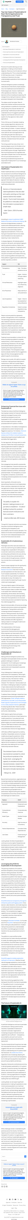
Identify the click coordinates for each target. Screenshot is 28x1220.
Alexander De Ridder (14, 920)
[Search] (25, 1156)
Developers (11, 9)
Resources (15, 1205)
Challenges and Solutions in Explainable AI (12, 57)
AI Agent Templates (7, 1205)
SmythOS (10, 923)
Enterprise (14, 1202)
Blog (7, 9)
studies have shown (17, 1052)
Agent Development (20, 9)
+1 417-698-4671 (16, 1214)
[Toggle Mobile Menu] (26, 1)
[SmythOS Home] (7, 2)
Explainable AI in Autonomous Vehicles (11, 54)
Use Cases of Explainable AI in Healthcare (12, 49)
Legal (12, 1208)
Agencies (8, 1202)
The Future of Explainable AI (9, 62)
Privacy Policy (22, 1205)
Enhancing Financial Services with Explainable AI (13, 52)
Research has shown (7, 569)
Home (2, 9)
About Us (20, 1202)
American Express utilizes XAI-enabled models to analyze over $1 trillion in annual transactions (13, 433)
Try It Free (19, 1)
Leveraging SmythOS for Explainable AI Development (14, 60)
